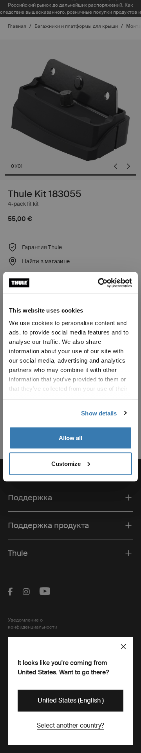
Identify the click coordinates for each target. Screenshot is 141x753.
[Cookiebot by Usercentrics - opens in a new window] (99, 283)
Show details (99, 413)
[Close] (123, 646)
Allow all (70, 438)
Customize (66, 463)
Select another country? (70, 725)
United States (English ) (71, 700)
